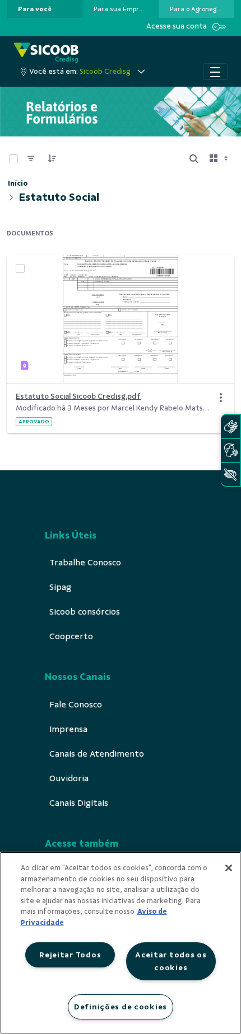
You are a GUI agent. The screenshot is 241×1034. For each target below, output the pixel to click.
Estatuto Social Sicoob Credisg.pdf (78, 396)
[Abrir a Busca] (194, 159)
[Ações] (221, 398)
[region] (120, 943)
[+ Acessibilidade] (230, 474)
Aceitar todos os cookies (171, 961)
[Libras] (230, 426)
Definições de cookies (120, 1006)
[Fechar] (228, 868)
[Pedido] (52, 159)
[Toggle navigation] (215, 71)
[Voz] (230, 450)
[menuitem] (35, 9)
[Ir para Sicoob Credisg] (46, 53)
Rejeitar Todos (70, 954)
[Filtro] (31, 159)
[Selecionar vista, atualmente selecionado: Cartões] (219, 159)
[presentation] (44, 9)
